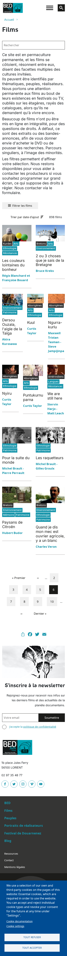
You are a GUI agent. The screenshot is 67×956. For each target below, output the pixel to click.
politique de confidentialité (39, 726)
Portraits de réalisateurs (23, 825)
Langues (53, 381)
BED (7, 803)
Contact (9, 860)
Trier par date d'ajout (25, 217)
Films (8, 810)
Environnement (45, 248)
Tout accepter (32, 947)
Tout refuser (32, 937)
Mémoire (8, 514)
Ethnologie (9, 248)
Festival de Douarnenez (22, 833)
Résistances (10, 253)
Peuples (10, 818)
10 (53, 601)
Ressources (11, 853)
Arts (16, 243)
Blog (7, 841)
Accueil (9, 19)
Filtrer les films (22, 206)
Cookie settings (15, 926)
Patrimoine (9, 312)
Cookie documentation (19, 921)
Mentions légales (14, 867)
